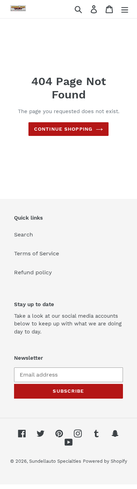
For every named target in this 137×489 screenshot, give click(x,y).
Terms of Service (36, 253)
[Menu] (124, 9)
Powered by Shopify (105, 461)
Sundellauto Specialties (55, 461)
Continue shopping (63, 129)
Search (23, 234)
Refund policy (33, 272)
